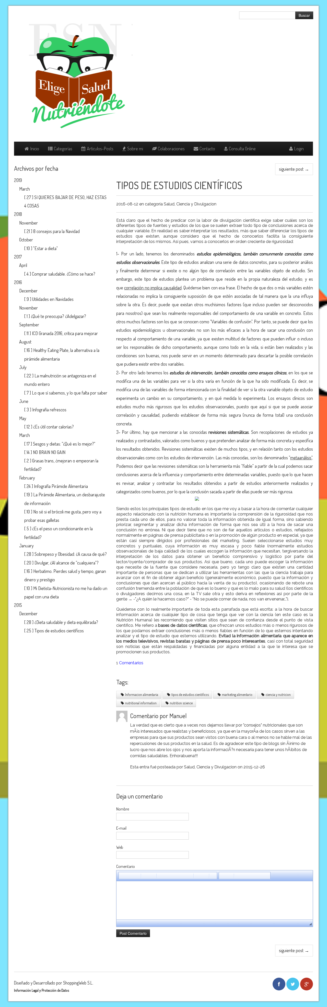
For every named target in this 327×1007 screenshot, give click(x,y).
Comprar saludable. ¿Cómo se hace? (63, 274)
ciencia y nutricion (278, 694)
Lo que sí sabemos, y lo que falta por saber (69, 393)
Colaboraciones (171, 148)
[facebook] (279, 984)
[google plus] (306, 984)
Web (119, 847)
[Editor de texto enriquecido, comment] (214, 900)
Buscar (304, 15)
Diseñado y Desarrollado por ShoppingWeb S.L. (53, 983)
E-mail (121, 828)
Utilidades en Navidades (53, 299)
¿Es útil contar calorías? (53, 426)
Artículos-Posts (100, 148)
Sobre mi (135, 148)
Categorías (63, 148)
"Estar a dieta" (45, 248)
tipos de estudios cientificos (190, 694)
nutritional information (141, 703)
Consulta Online (242, 148)
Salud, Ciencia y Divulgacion (190, 204)
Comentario (125, 866)
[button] (122, 875)
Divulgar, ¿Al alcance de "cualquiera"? (66, 563)
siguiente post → (294, 169)
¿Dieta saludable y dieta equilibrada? (66, 622)
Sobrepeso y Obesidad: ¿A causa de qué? (70, 554)
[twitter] (292, 984)
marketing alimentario (237, 694)
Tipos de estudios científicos (179, 185)
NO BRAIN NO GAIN (49, 452)
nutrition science (181, 703)
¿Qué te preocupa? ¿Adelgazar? (58, 316)
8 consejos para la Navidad (56, 231)
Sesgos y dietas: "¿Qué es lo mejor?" (64, 444)
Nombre (122, 809)
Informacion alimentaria (141, 694)
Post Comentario (133, 933)
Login (299, 148)
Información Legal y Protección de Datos (41, 990)
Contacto (207, 148)
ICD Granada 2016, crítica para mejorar (65, 333)
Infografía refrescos (49, 409)
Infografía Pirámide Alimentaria (61, 486)
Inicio (34, 148)
